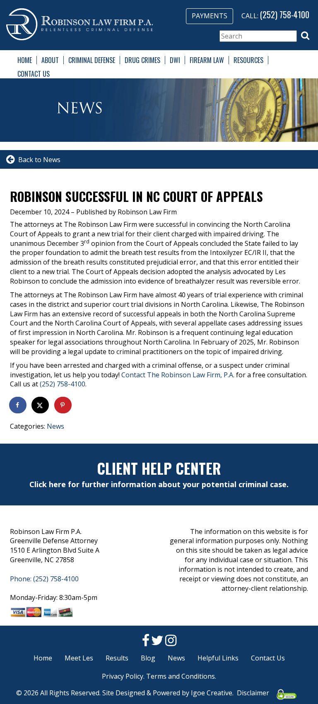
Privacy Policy (122, 676)
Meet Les (79, 658)
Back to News (37, 159)
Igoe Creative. (212, 692)
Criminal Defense (91, 60)
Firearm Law (207, 60)
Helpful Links (218, 658)
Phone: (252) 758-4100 (44, 578)
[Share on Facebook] (18, 405)
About (50, 60)
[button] (305, 35)
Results (117, 658)
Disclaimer (253, 692)
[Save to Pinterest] (63, 405)
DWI (175, 60)
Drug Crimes (142, 60)
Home (24, 60)
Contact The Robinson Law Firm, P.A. (177, 374)
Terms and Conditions (180, 676)
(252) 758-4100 (284, 14)
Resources (248, 60)
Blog (148, 658)
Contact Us (33, 74)
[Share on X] (40, 405)
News (55, 426)
